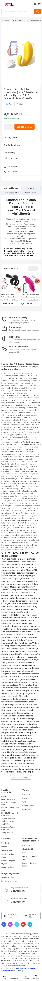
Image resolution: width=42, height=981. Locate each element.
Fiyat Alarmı (13, 171)
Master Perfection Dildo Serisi (8, 828)
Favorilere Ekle (13, 167)
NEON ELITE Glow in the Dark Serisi (10, 814)
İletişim (25, 798)
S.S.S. (24, 802)
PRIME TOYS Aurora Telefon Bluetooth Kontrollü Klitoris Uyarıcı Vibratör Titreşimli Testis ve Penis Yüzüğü (10, 296)
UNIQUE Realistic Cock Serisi (10, 808)
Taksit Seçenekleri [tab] (11, 193)
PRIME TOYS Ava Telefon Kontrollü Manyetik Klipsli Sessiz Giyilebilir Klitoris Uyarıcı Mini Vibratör (30, 296)
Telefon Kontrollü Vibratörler (16, 255)
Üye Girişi (26, 794)
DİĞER (3, 796)
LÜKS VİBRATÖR (19, 20)
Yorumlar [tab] (31, 188)
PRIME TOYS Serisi (8, 799)
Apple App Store (33, 915)
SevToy (9, 104)
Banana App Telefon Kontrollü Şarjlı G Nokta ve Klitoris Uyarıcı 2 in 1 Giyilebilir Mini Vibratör (19, 251)
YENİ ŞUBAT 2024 (8, 832)
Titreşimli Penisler (8, 818)
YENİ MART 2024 (7, 821)
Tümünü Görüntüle (20, 777)
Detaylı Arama (28, 805)
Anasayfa (5, 20)
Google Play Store (13, 915)
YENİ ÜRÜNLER (6, 824)
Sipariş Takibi (6, 850)
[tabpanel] (21, 227)
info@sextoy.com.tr (9, 881)
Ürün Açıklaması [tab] (11, 188)
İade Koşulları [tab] (30, 193)
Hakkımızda (27, 809)
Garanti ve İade (7, 867)
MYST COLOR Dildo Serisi (8, 803)
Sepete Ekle (23, 126)
